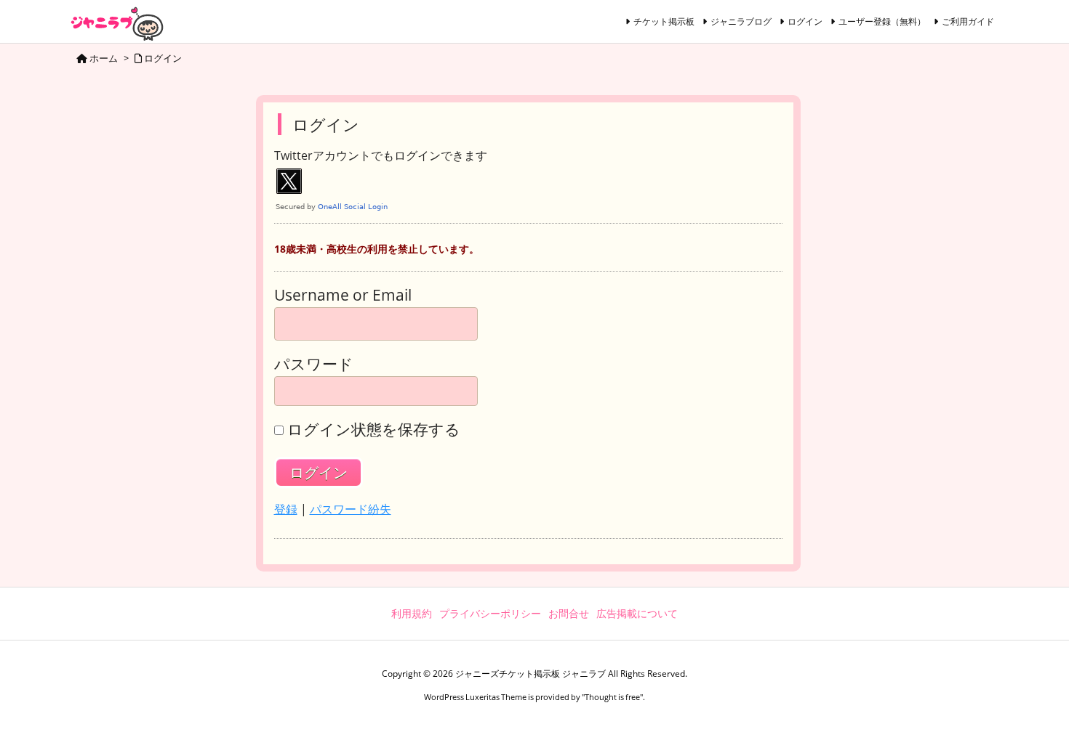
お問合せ (568, 613)
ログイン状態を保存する (373, 429)
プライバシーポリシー (490, 613)
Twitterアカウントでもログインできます (380, 156)
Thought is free (612, 696)
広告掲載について (637, 613)
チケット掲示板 (663, 21)
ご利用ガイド (968, 21)
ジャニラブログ (741, 21)
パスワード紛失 (350, 509)
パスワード (313, 364)
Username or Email (343, 295)
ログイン (805, 21)
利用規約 (411, 613)
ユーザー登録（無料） (882, 21)
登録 (285, 509)
